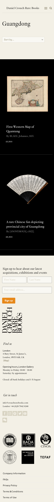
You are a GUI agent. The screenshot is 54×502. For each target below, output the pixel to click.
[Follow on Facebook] (4, 413)
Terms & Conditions (13, 491)
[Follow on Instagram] (9, 413)
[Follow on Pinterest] (15, 413)
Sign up (9, 300)
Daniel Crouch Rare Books (22, 8)
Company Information (14, 473)
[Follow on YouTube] (25, 413)
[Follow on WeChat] (4, 420)
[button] (46, 8)
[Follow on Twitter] (20, 413)
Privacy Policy (10, 485)
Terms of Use (10, 497)
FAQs (5, 479)
